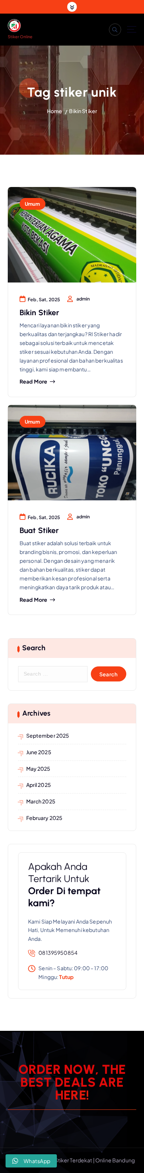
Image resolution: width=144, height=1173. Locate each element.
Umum (32, 204)
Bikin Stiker (83, 111)
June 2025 (38, 752)
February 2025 (44, 817)
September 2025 (47, 735)
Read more (33, 381)
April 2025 (38, 784)
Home (54, 111)
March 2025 (40, 801)
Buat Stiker (39, 530)
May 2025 (38, 768)
